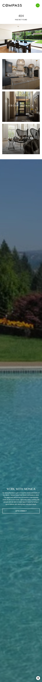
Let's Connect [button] (21, 511)
